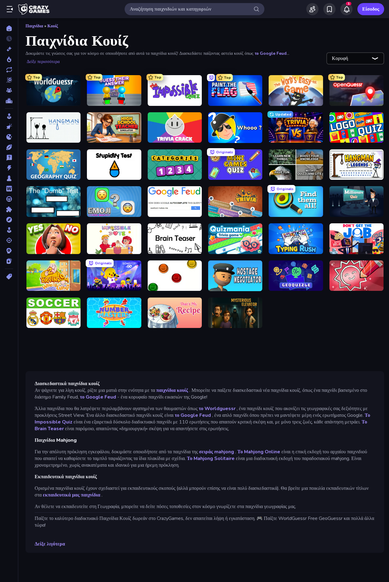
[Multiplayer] (9, 90)
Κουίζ (52, 26)
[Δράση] (9, 168)
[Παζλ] (9, 209)
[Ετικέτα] (9, 276)
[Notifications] (346, 9)
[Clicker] (9, 126)
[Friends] (312, 9)
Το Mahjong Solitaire (211, 458)
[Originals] (9, 80)
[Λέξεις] (9, 188)
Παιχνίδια (34, 26)
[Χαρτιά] (9, 261)
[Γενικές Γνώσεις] (9, 157)
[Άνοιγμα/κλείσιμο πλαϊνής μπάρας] (9, 9)
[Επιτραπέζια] (9, 178)
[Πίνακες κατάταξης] (9, 101)
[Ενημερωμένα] (9, 69)
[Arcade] (9, 116)
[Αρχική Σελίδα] (9, 28)
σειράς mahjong (216, 451)
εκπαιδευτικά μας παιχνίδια (71, 495)
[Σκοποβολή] (9, 240)
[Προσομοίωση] (9, 230)
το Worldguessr (217, 408)
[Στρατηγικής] (9, 251)
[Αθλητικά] (9, 147)
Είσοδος (370, 9)
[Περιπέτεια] (9, 219)
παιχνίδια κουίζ (172, 390)
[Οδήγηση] (9, 199)
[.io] (9, 137)
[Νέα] (9, 49)
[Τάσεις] (9, 59)
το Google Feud (271, 53)
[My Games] (329, 9)
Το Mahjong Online (258, 451)
